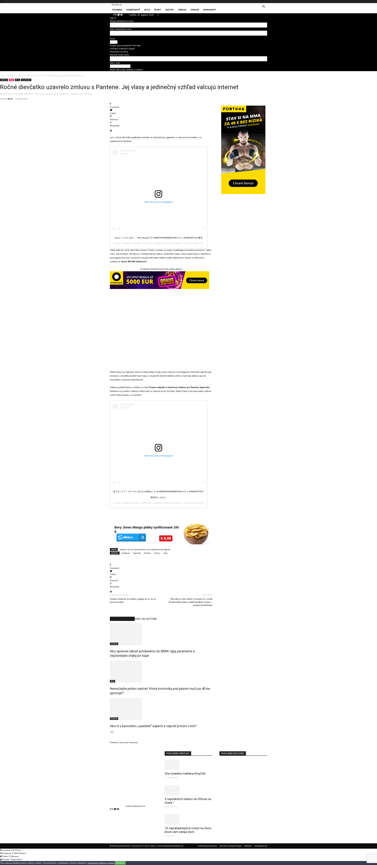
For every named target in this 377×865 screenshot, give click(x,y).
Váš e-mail (115, 62)
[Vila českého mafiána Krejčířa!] (188, 765)
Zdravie (194, 9)
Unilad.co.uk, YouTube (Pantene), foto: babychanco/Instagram (145, 549)
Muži (112, 681)
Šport (157, 9)
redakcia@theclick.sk (135, 806)
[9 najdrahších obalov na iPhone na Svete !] (188, 790)
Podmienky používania (207, 846)
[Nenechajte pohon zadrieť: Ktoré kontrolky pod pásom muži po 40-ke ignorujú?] (161, 671)
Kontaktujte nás (260, 846)
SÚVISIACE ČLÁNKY (122, 619)
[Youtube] (118, 809)
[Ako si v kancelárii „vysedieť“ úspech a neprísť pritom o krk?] (161, 709)
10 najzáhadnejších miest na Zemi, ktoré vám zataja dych (188, 830)
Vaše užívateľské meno (121, 29)
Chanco (157, 553)
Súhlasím (120, 863)
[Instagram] (112, 809)
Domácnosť (133, 9)
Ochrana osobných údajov (122, 48)
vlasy (165, 553)
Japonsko (137, 553)
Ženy (17, 80)
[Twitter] (115, 809)
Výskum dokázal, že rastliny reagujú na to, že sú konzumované (133, 600)
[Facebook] (110, 809)
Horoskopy (209, 9)
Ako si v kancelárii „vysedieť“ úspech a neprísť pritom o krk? (153, 726)
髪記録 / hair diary (143, 243)
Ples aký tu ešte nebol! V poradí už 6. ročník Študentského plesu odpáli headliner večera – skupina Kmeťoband (190, 602)
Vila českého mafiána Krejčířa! (185, 773)
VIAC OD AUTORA (146, 619)
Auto (147, 9)
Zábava (182, 9)
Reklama (248, 846)
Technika (117, 9)
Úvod (2, 75)
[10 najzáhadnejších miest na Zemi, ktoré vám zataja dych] (188, 819)
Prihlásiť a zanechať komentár (124, 742)
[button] (263, 6)
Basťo (10, 99)
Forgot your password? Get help (125, 45)
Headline (11, 75)
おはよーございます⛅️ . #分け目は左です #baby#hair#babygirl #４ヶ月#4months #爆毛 (158, 238)
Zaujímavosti (26, 80)
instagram (125, 553)
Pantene (147, 553)
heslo (112, 38)
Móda (11, 80)
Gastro (169, 9)
